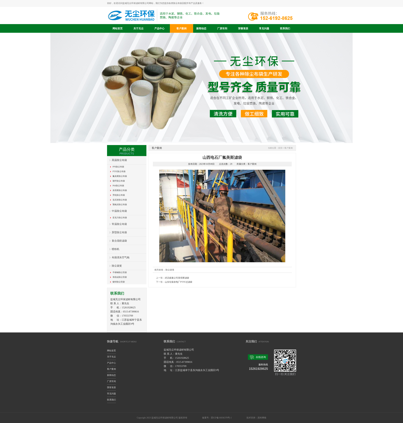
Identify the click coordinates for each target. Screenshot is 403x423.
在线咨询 (261, 357)
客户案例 (181, 28)
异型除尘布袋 (119, 232)
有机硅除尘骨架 (120, 277)
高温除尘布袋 (119, 160)
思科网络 (262, 418)
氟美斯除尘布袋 (120, 176)
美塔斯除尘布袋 (120, 190)
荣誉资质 (243, 28)
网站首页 (118, 28)
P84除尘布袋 (118, 185)
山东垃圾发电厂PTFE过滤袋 (178, 282)
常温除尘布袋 (119, 224)
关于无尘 (138, 28)
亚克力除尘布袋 (120, 217)
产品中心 (159, 28)
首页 (280, 148)
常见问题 (264, 28)
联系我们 (285, 28)
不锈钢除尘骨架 (120, 272)
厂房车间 (222, 28)
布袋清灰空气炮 (120, 257)
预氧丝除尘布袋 (120, 204)
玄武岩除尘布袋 (120, 200)
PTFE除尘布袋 (119, 171)
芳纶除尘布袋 (119, 195)
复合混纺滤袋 (119, 240)
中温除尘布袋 (119, 211)
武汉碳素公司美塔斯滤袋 (177, 278)
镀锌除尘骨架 (119, 282)
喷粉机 (115, 249)
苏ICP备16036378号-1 (221, 418)
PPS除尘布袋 (118, 167)
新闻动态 (201, 28)
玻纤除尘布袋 (119, 181)
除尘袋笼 (117, 265)
